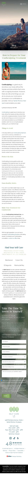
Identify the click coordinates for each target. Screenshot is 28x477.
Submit (5, 395)
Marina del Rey (19, 265)
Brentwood (9, 260)
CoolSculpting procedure (13, 234)
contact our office (12, 238)
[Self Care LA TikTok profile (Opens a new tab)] (14, 438)
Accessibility (21, 450)
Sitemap (5, 450)
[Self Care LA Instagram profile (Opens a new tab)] (10, 438)
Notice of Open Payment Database (14, 452)
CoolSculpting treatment (20, 132)
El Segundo (7, 265)
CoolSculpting (5, 112)
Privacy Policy (8, 391)
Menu (24, 4)
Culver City (19, 260)
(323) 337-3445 (21, 396)
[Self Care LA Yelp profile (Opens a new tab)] (18, 438)
